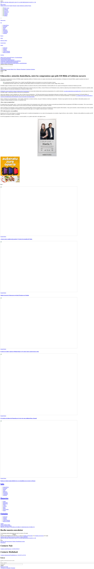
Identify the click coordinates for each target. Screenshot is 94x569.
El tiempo (2, 58)
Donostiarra (5, 31)
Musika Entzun (14, 60)
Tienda (9, 58)
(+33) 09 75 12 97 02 (21, 555)
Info (8, 5)
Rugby (4, 510)
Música (2, 57)
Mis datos (2, 541)
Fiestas (29, 5)
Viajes (4, 57)
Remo (4, 507)
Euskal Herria (6, 25)
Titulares (14, 541)
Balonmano (5, 503)
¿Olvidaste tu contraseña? (6, 567)
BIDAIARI (11, 2)
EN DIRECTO (6, 527)
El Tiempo (9, 525)
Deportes (14, 5)
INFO (2, 4)
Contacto (8, 63)
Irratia (2, 60)
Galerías (5, 59)
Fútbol (4, 501)
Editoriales (5, 47)
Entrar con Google (4, 566)
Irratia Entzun (5, 60)
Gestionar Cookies (18, 63)
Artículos (5, 50)
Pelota (4, 504)
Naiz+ (4, 28)
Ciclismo (5, 506)
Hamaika (16, 62)
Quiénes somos (4, 63)
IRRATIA (3, 2)
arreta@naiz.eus (7, 548)
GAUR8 (20, 2)
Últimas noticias (4, 5)
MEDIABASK (26, 2)
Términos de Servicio (39, 535)
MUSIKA (7, 2)
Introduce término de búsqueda (7, 64)
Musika (9, 60)
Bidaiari (19, 60)
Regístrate (13, 567)
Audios (8, 59)
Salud (21, 57)
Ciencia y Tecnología (15, 57)
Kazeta (13, 62)
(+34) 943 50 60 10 (15, 548)
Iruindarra (5, 33)
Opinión (10, 5)
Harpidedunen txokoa (20, 541)
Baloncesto (5, 502)
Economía (5, 26)
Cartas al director (6, 51)
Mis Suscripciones (8, 541)
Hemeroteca (12, 59)
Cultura (18, 5)
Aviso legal (12, 63)
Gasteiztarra (5, 32)
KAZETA (31, 2)
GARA (15, 2)
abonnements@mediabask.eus (10, 555)
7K (17, 2)
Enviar (14, 534)
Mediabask (9, 62)
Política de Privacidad (28, 535)
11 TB (34, 2)
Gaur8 (6, 62)
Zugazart (5, 48)
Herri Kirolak (6, 509)
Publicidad (24, 63)
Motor (4, 508)
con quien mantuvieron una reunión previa (72, 91)
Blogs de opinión (6, 52)
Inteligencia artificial (24, 5)
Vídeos (2, 59)
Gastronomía (8, 57)
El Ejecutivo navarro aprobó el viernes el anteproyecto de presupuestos (15, 91)
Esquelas (6, 58)
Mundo (4, 27)
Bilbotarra (5, 29)
